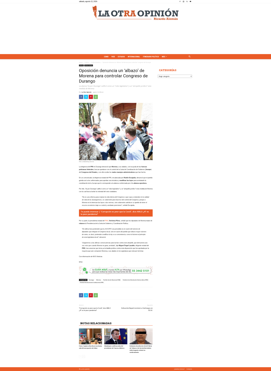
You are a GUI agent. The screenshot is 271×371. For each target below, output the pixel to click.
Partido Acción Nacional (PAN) (111, 280)
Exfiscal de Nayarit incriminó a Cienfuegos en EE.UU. (137, 309)
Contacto (189, 369)
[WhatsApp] (96, 97)
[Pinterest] (91, 97)
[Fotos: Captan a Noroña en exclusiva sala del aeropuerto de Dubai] (90, 336)
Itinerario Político (151, 57)
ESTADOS (121, 57)
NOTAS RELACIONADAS (95, 323)
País (113, 57)
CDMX (106, 57)
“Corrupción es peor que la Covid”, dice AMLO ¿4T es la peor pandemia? (95, 309)
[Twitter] (187, 1)
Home (81, 62)
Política (87, 62)
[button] (189, 57)
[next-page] (83, 356)
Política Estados (95, 62)
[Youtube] (190, 1)
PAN (106, 221)
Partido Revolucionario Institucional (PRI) (92, 282)
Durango (91, 280)
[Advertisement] (135, 38)
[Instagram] (183, 1)
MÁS (163, 57)
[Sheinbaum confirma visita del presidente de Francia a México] (115, 336)
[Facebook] (180, 1)
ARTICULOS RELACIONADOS (99, 318)
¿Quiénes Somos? (179, 369)
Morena (98, 280)
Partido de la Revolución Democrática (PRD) (135, 280)
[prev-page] (80, 356)
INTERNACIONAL (134, 57)
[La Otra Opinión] (135, 12)
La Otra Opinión (86, 92)
